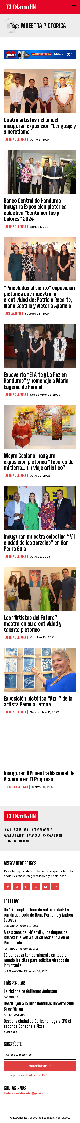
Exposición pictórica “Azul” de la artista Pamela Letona (38, 701)
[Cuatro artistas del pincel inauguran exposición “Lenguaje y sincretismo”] (40, 91)
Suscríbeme (37, 1066)
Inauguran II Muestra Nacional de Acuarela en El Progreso (39, 776)
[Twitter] (17, 886)
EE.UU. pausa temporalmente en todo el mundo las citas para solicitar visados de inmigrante (36, 960)
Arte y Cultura (15, 139)
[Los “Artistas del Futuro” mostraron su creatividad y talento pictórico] (40, 589)
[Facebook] (7, 886)
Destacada (11, 925)
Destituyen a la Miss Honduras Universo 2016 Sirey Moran (39, 1006)
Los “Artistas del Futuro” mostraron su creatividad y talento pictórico (32, 623)
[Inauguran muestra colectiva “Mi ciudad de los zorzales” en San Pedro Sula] (40, 508)
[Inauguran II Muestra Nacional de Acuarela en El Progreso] (40, 744)
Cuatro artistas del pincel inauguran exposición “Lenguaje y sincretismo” (40, 125)
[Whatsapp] (55, 886)
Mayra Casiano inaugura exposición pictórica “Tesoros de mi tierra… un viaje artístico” (39, 461)
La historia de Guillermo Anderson (30, 991)
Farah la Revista (16, 787)
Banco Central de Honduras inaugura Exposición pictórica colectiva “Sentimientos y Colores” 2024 (35, 209)
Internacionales (15, 971)
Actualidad (13, 313)
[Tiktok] (36, 886)
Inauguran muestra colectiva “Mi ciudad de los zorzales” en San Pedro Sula (39, 542)
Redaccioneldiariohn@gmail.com (26, 1093)
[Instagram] (26, 886)
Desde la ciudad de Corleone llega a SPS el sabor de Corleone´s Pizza (37, 1024)
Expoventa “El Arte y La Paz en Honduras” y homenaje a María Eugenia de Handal (36, 380)
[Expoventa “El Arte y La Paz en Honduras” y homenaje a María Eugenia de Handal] (40, 346)
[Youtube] (46, 886)
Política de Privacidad (34, 1075)
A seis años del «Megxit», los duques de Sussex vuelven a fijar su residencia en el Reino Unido (36, 937)
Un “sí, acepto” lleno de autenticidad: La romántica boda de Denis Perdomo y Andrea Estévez (38, 915)
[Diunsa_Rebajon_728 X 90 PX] (40, 61)
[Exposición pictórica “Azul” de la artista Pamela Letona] (40, 669)
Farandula (11, 948)
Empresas (10, 1032)
